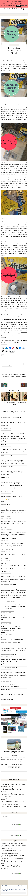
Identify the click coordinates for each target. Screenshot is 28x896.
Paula (18, 56)
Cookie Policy (4, 890)
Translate (13, 775)
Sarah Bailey (5, 516)
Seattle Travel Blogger (9, 642)
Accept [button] (18, 5)
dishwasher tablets (19, 363)
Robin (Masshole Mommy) (9, 417)
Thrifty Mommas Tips (14, 8)
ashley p (4, 504)
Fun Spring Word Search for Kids (10, 804)
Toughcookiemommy (8, 667)
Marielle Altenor (7, 584)
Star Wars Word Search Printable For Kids (12, 783)
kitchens (9, 365)
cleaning (11, 363)
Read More (24, 5)
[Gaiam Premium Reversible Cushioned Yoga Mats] (24, 385)
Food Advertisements (13, 835)
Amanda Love (5, 466)
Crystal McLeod (6, 491)
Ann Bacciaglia (6, 622)
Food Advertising (15, 824)
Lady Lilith (4, 455)
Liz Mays (4, 527)
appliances (5, 363)
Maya (3, 559)
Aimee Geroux (5, 428)
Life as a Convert (7, 654)
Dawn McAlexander (7, 611)
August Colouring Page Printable (10, 788)
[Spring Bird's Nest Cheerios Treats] (4, 385)
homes (4, 365)
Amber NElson (5, 549)
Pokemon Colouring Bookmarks (10, 793)
